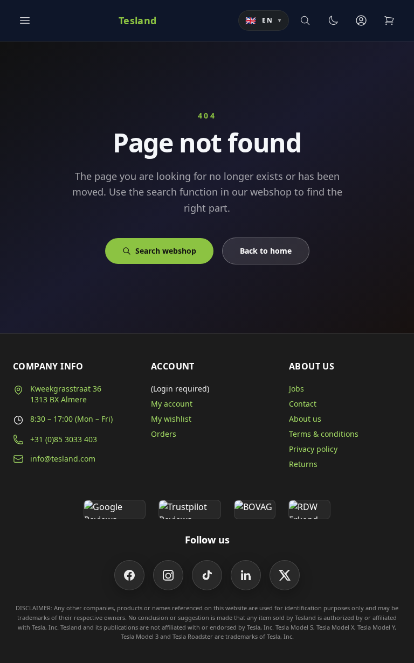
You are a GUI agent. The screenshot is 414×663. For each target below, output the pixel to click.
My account (171, 404)
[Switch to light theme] (333, 20)
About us (305, 419)
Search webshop (165, 251)
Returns (303, 464)
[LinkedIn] (246, 575)
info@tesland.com (62, 458)
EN (263, 20)
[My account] (361, 20)
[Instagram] (168, 575)
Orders (163, 434)
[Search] (305, 20)
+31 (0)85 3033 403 (63, 439)
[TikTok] (207, 575)
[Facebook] (129, 575)
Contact (302, 404)
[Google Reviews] (115, 509)
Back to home (266, 251)
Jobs (296, 388)
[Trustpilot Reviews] (189, 509)
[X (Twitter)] (285, 575)
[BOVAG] (255, 509)
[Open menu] (25, 20)
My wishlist (171, 419)
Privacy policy (313, 449)
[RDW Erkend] (309, 509)
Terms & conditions (323, 434)
